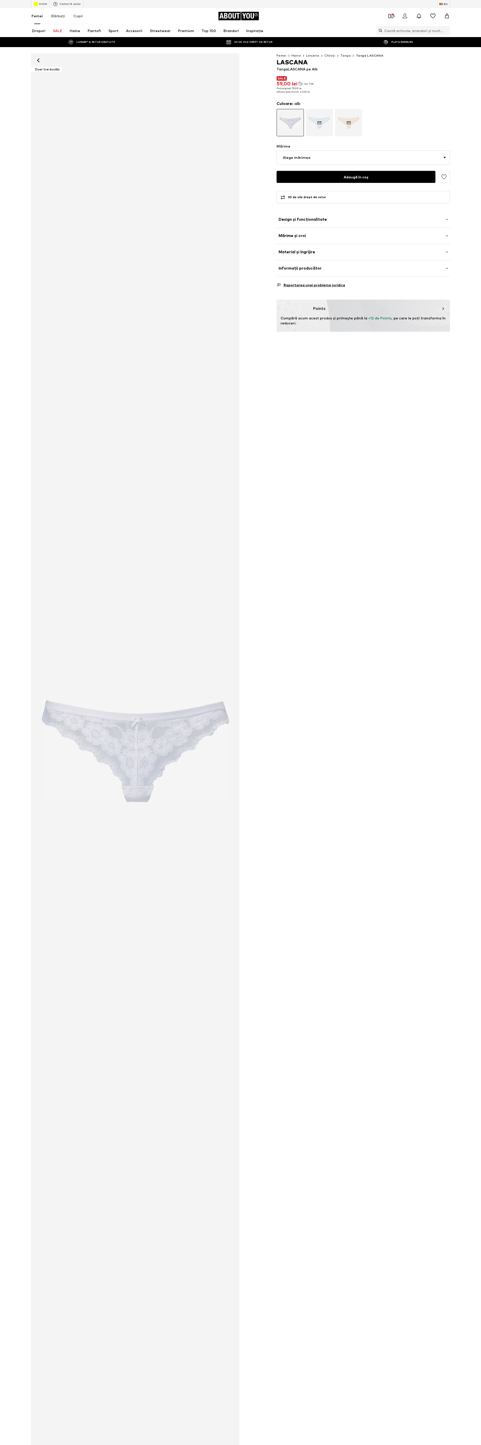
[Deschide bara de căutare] (379, 30)
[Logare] (405, 16)
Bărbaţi (58, 16)
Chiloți (329, 55)
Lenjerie (312, 55)
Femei (37, 16)
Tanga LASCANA (369, 55)
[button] (363, 157)
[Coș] (447, 16)
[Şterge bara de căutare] (446, 31)
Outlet (43, 3)
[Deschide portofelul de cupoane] (391, 16)
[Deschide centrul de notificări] (419, 16)
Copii (78, 16)
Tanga (345, 55)
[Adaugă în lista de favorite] (444, 177)
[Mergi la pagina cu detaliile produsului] (290, 122)
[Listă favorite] (433, 16)
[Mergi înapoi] (38, 60)
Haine (296, 55)
